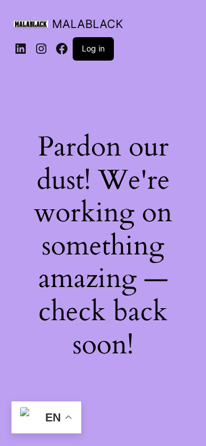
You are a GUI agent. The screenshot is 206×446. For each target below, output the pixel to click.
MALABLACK (87, 24)
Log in (93, 48)
